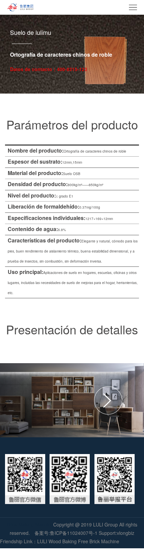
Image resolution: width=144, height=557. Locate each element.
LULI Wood (49, 541)
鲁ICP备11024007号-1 (73, 533)
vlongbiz (125, 533)
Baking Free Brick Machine (90, 541)
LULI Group (106, 524)
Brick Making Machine (30, 524)
